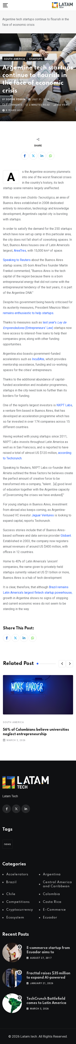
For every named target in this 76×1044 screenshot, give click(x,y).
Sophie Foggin (15, 99)
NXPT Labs (64, 405)
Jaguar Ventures (43, 515)
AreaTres (20, 250)
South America (13, 722)
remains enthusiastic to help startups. (28, 313)
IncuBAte (38, 359)
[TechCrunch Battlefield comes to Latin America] (12, 1003)
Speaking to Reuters (17, 260)
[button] (62, 663)
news (7, 844)
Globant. (66, 535)
